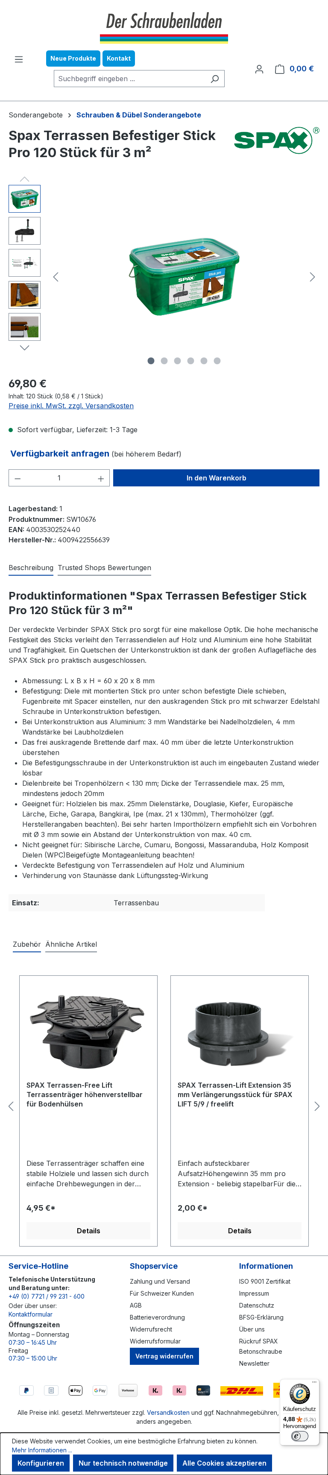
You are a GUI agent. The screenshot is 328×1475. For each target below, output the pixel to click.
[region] (164, 277)
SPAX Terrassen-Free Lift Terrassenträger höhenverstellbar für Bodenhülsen (84, 1094)
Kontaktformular (31, 1314)
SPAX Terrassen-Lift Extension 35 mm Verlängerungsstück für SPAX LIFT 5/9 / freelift (235, 1094)
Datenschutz (256, 1305)
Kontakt (119, 58)
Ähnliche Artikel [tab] (71, 944)
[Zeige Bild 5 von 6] (204, 360)
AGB (136, 1305)
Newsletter (254, 1363)
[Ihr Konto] (259, 68)
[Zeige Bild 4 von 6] (190, 360)
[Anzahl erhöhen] (101, 477)
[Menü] (19, 58)
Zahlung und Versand (160, 1281)
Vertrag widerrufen (164, 1356)
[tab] (31, 568)
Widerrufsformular (155, 1341)
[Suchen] (215, 78)
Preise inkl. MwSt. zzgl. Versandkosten (71, 405)
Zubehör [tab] (27, 944)
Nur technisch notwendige (123, 1463)
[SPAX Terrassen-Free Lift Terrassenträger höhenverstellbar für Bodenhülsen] (88, 1031)
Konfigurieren (41, 1463)
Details (88, 1230)
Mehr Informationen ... (42, 1450)
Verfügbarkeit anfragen (60, 453)
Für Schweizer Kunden (162, 1293)
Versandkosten (168, 1412)
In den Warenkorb (216, 478)
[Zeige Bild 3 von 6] (177, 360)
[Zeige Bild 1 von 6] (151, 360)
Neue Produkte (73, 58)
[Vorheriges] (55, 277)
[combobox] (129, 78)
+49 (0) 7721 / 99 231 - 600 (47, 1296)
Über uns (252, 1329)
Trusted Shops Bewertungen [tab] (104, 567)
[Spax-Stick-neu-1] (184, 277)
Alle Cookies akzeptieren (224, 1463)
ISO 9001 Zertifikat (264, 1281)
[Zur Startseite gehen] (164, 26)
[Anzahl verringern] (17, 477)
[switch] (299, 1436)
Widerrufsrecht (151, 1329)
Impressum (254, 1293)
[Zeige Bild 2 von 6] (164, 360)
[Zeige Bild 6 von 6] (217, 360)
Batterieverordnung (157, 1317)
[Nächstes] (312, 277)
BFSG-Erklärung (261, 1317)
